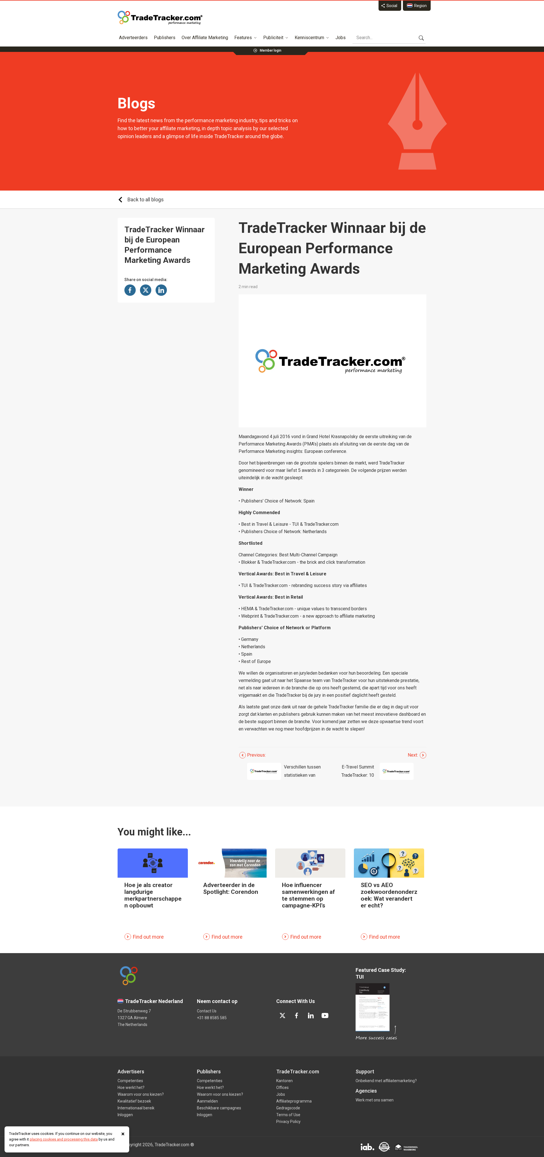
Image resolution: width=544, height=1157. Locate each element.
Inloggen (125, 1114)
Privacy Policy (288, 1121)
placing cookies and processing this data (64, 1139)
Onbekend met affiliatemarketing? (386, 1080)
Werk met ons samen (375, 1100)
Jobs (340, 37)
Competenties (130, 1080)
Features (243, 37)
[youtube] (325, 1015)
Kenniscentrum (309, 37)
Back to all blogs (146, 199)
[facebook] (296, 1015)
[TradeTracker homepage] (160, 17)
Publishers (164, 37)
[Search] (421, 38)
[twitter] (282, 1015)
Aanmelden (207, 1101)
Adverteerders (133, 37)
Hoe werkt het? (131, 1087)
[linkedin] (310, 1015)
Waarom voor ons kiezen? (141, 1094)
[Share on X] (145, 290)
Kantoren (284, 1080)
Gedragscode (288, 1108)
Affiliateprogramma (294, 1101)
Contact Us (206, 1011)
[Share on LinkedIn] (161, 290)
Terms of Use (288, 1114)
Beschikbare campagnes (219, 1108)
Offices (282, 1087)
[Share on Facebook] (130, 290)
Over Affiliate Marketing (205, 37)
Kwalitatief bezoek (134, 1101)
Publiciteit (273, 37)
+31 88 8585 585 (212, 1017)
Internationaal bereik (136, 1108)
